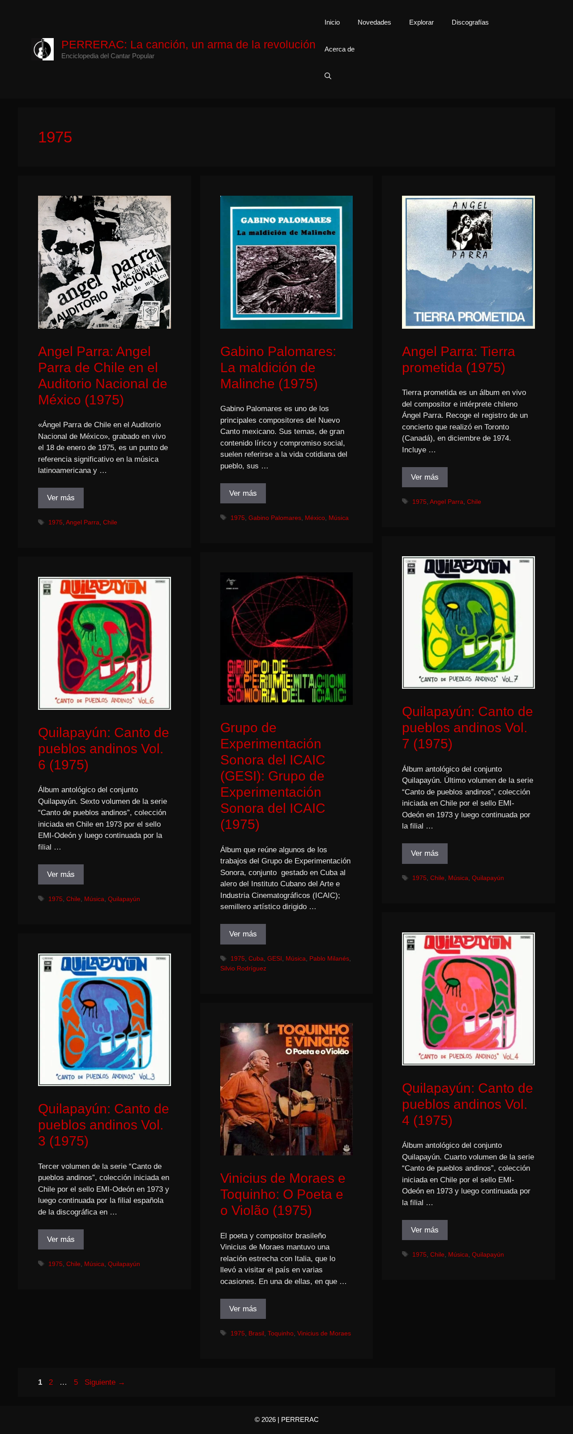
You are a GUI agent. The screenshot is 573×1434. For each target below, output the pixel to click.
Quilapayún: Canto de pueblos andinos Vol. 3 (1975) (103, 1124)
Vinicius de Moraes (324, 1333)
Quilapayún (488, 877)
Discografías (470, 22)
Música (339, 517)
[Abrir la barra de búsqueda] (328, 76)
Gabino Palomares (274, 517)
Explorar (421, 22)
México (315, 517)
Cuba (256, 958)
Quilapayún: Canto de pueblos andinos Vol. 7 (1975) (467, 727)
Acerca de (340, 49)
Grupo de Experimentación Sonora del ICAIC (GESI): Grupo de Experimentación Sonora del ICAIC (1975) (272, 776)
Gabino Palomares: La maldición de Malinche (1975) (278, 367)
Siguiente (105, 1382)
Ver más (61, 498)
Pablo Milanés (329, 958)
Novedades (374, 22)
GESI (274, 958)
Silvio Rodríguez (243, 968)
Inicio (332, 22)
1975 (55, 522)
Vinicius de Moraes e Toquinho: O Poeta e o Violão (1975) (283, 1194)
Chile (110, 522)
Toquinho (281, 1333)
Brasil (256, 1333)
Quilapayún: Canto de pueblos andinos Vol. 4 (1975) (467, 1104)
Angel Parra (82, 522)
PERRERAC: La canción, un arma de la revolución (188, 44)
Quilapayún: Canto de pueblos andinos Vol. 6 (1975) (103, 748)
